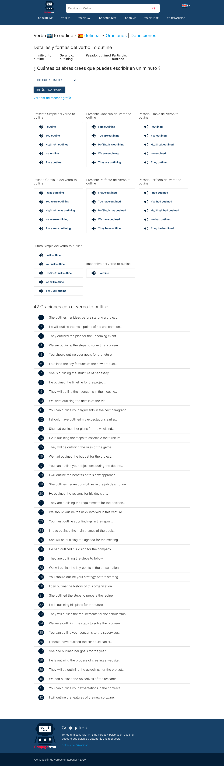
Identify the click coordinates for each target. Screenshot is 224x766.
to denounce (176, 18)
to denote (151, 18)
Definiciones (143, 35)
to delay (84, 18)
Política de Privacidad (75, 745)
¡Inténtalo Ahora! (49, 89)
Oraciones (116, 35)
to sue (65, 18)
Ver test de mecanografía (52, 98)
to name (130, 18)
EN (188, 5)
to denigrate (107, 18)
